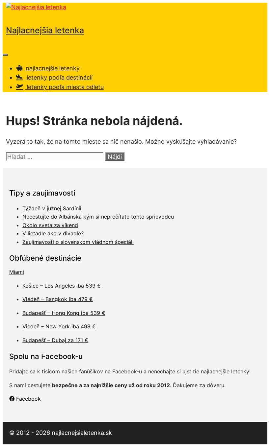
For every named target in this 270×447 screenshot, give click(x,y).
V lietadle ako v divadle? (53, 233)
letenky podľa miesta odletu (64, 86)
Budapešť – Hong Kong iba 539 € (63, 313)
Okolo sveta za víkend (50, 225)
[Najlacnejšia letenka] (36, 7)
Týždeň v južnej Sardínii (51, 208)
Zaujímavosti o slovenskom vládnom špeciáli (78, 242)
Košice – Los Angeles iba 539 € (61, 285)
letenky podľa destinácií (59, 77)
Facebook (27, 398)
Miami (16, 272)
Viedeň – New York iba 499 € (59, 326)
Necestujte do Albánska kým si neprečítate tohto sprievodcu (98, 216)
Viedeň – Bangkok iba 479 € (57, 299)
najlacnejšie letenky (52, 68)
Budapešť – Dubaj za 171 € (55, 340)
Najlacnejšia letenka (45, 30)
